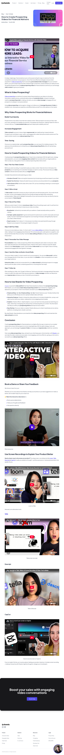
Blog (43, 3)
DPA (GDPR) (50, 740)
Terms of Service (51, 738)
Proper (36, 230)
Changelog (35, 738)
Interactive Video (5, 735)
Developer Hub (36, 743)
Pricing (39, 3)
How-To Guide (9, 14)
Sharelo (7, 286)
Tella (6, 514)
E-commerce (20, 740)
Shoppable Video (5, 738)
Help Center (35, 745)
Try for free (58, 3)
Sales (19, 735)
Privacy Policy (51, 735)
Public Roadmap (36, 740)
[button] (58, 748)
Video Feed (4, 740)
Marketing (20, 738)
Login (53, 3)
